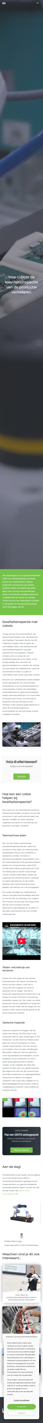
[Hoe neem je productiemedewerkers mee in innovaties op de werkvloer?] (21, 1284)
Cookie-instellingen (21, 1400)
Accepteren (21, 1407)
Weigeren (21, 1413)
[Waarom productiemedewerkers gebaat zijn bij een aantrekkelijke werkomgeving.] (21, 1325)
